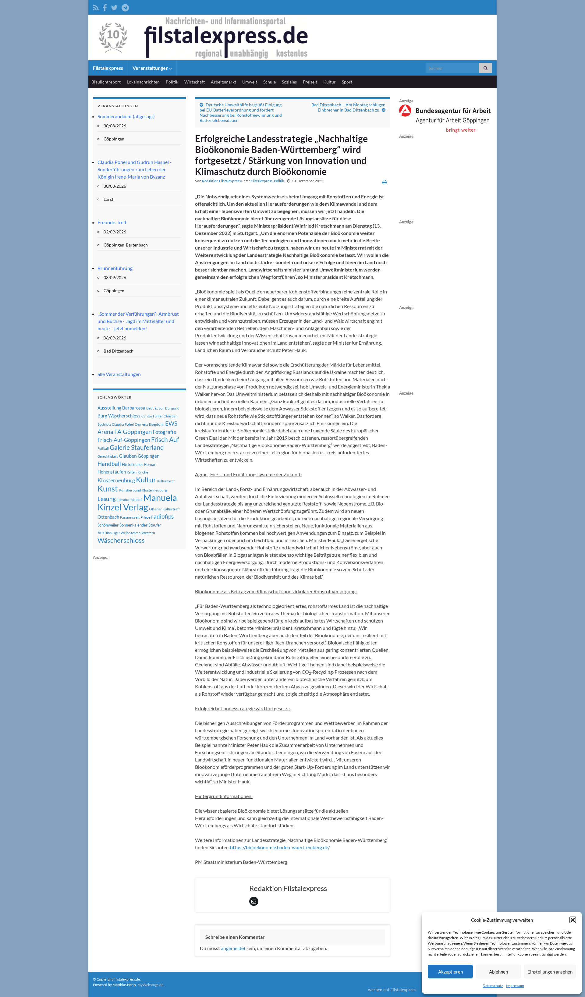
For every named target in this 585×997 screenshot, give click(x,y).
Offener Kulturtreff (164, 509)
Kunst (108, 488)
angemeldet (233, 948)
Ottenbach (108, 517)
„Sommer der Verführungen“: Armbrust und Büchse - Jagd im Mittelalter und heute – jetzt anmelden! (138, 321)
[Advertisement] (138, 652)
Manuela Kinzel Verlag (137, 502)
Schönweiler (108, 525)
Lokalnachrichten (143, 81)
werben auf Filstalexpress (392, 989)
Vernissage (109, 532)
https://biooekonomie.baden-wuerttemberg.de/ (280, 847)
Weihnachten (130, 533)
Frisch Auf (165, 439)
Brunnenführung (115, 268)
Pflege (145, 517)
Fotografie (164, 432)
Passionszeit (130, 517)
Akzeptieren (450, 971)
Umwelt (249, 81)
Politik (172, 81)
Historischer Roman (139, 464)
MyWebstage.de (150, 984)
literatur (123, 499)
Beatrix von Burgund (162, 408)
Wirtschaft (194, 81)
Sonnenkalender (133, 525)
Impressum (515, 985)
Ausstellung (109, 407)
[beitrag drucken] (384, 182)
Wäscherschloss (121, 540)
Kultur (329, 81)
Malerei (136, 500)
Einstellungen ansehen (550, 971)
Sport (347, 81)
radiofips (162, 516)
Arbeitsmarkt (223, 81)
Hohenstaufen (112, 471)
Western (148, 532)
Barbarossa (133, 407)
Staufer (154, 525)
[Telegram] (125, 6)
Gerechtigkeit (108, 456)
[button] (573, 920)
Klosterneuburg (116, 480)
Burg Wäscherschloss (119, 415)
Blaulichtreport (106, 81)
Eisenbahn (156, 424)
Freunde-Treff (112, 222)
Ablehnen (498, 971)
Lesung (107, 498)
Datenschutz (493, 985)
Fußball (103, 448)
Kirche (142, 472)
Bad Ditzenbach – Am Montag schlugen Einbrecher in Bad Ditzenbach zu (348, 107)
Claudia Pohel (123, 424)
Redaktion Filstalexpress (221, 181)
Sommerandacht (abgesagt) (126, 116)
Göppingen (148, 456)
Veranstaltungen (151, 68)
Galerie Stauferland (137, 447)
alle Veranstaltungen (119, 374)
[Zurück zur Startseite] (292, 37)
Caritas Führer (152, 416)
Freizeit (310, 81)
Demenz (141, 424)
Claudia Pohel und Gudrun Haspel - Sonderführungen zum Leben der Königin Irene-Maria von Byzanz (135, 169)
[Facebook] (105, 6)
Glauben (128, 456)
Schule (269, 81)
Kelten (131, 472)
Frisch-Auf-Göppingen (124, 439)
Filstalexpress (108, 68)
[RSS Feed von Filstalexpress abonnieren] (96, 6)
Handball (109, 463)
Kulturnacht (166, 481)
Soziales (289, 81)
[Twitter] (114, 6)
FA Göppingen (133, 431)
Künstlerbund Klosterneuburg (143, 490)
